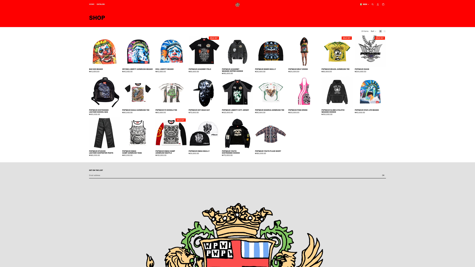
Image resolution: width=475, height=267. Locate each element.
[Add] (116, 63)
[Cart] (383, 4)
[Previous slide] (292, 51)
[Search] (372, 4)
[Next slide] (316, 51)
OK (383, 175)
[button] (373, 31)
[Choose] (249, 63)
